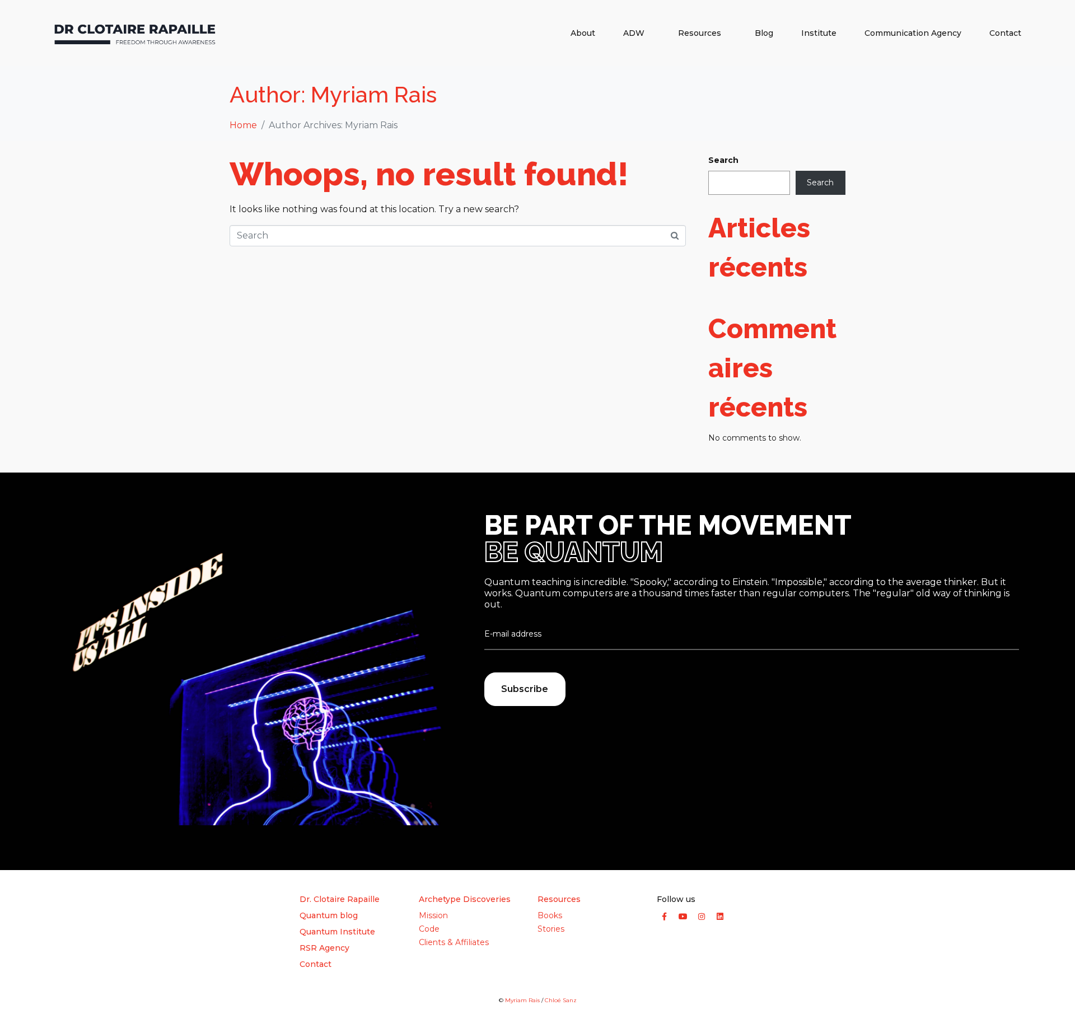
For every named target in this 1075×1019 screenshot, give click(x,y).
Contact (1005, 33)
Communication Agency (912, 33)
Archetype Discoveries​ (465, 899)
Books (550, 915)
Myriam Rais (522, 1000)
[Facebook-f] (664, 916)
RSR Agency (324, 948)
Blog (764, 33)
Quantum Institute (337, 932)
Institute (818, 33)
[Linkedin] (720, 916)
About (583, 33)
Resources (699, 33)
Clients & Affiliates (454, 942)
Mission (433, 915)
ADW (633, 33)
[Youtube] (683, 916)
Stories (551, 929)
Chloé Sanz (561, 1000)
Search (723, 160)
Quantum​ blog (329, 915)
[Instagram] (701, 916)
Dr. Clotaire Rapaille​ (340, 899)
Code (429, 929)
